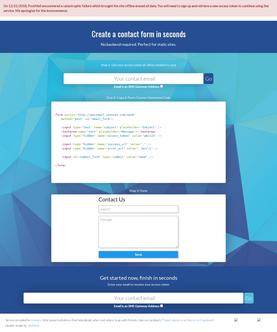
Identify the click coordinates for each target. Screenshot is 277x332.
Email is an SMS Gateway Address (136, 86)
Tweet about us (173, 320)
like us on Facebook (200, 320)
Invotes (36, 320)
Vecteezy (33, 325)
